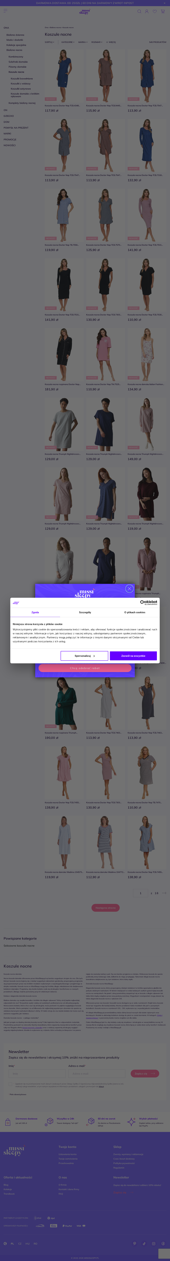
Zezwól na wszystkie (133, 655)
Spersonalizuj (83, 655)
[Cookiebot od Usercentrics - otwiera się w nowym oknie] (142, 602)
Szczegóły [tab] (85, 612)
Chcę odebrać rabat (85, 668)
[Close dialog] (129, 588)
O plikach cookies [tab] (134, 612)
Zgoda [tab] (35, 612)
